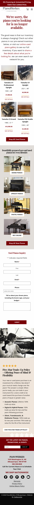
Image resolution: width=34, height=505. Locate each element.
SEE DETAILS (9, 99)
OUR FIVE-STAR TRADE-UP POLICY (15, 430)
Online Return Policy (17, 486)
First (17, 268)
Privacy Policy (17, 484)
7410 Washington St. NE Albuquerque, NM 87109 (17, 460)
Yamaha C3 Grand (9, 119)
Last (17, 275)
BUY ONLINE (17, 235)
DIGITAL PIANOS (17, 215)
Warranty (17, 481)
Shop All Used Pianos (17, 139)
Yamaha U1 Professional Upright (9, 85)
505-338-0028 (17, 464)
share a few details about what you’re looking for (16, 53)
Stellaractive (18, 497)
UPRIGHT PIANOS (17, 194)
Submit (17, 322)
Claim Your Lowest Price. (17, 5)
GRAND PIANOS (17, 173)
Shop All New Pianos (17, 243)
